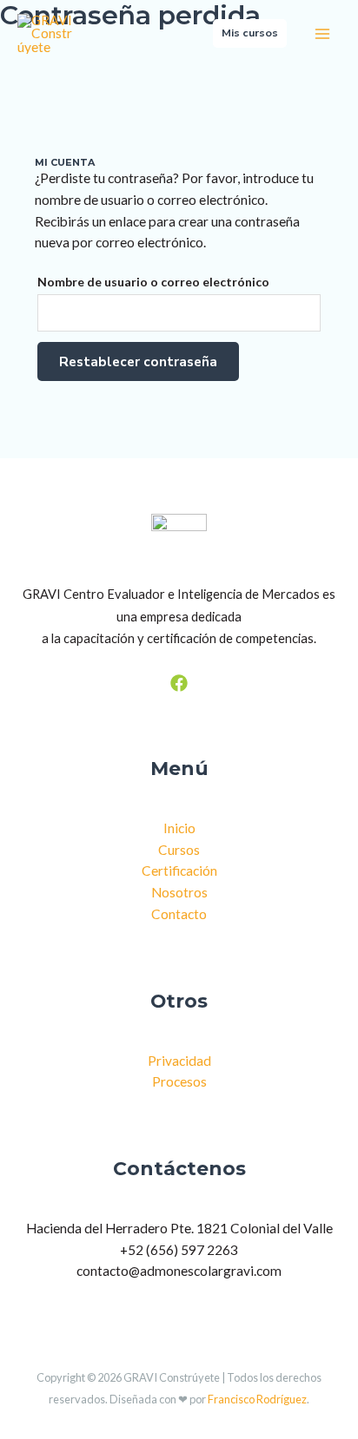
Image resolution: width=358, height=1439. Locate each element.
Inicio (179, 828)
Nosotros (179, 892)
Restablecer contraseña (138, 361)
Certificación (179, 870)
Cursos (179, 849)
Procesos (179, 1081)
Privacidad (179, 1060)
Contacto (179, 914)
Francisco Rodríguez (257, 1399)
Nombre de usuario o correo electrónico (153, 281)
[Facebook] (179, 683)
